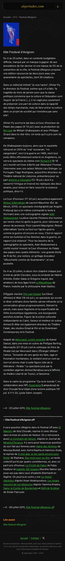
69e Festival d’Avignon (38, 408)
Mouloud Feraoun (13, 442)
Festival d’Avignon (27, 17)
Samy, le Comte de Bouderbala (20, 488)
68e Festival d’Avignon (14, 524)
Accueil (6, 17)
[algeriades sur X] (43, 538)
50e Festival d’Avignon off (40, 507)
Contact (35, 538)
